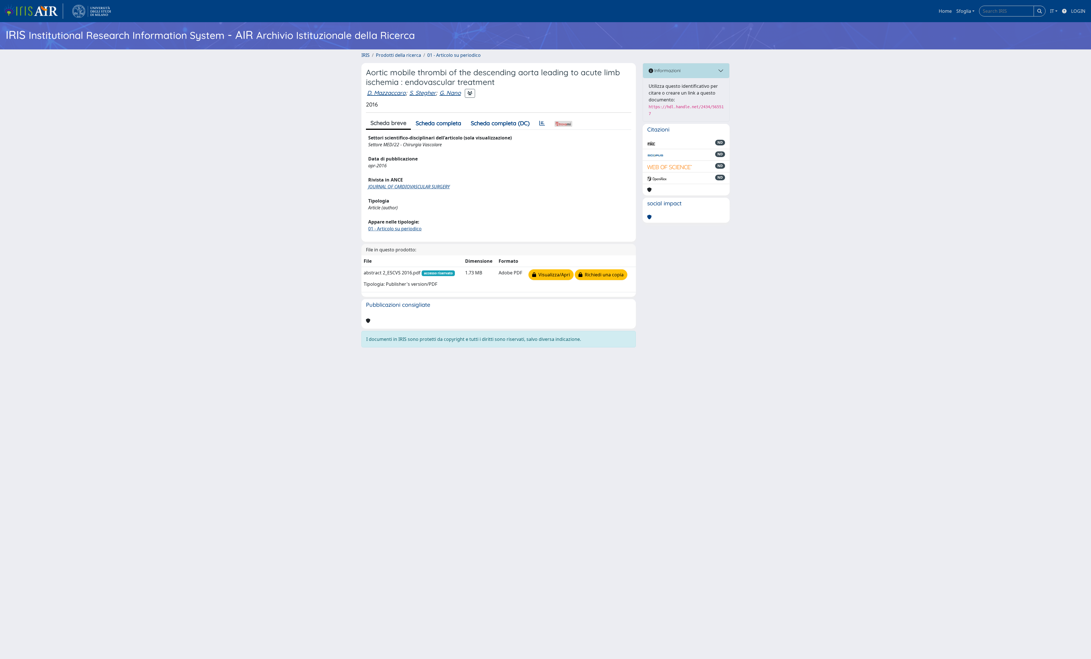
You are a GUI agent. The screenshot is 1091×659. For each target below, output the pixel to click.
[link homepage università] (92, 11)
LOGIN (1078, 11)
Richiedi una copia (603, 275)
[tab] (542, 123)
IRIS (365, 55)
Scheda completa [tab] (438, 123)
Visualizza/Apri (553, 275)
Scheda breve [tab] (388, 122)
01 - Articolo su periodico (454, 55)
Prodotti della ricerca (398, 55)
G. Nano (450, 92)
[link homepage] (33, 11)
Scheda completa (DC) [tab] (500, 123)
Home (945, 11)
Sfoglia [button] (963, 11)
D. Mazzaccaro (386, 92)
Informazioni (666, 70)
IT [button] (1052, 11)
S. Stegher (422, 92)
